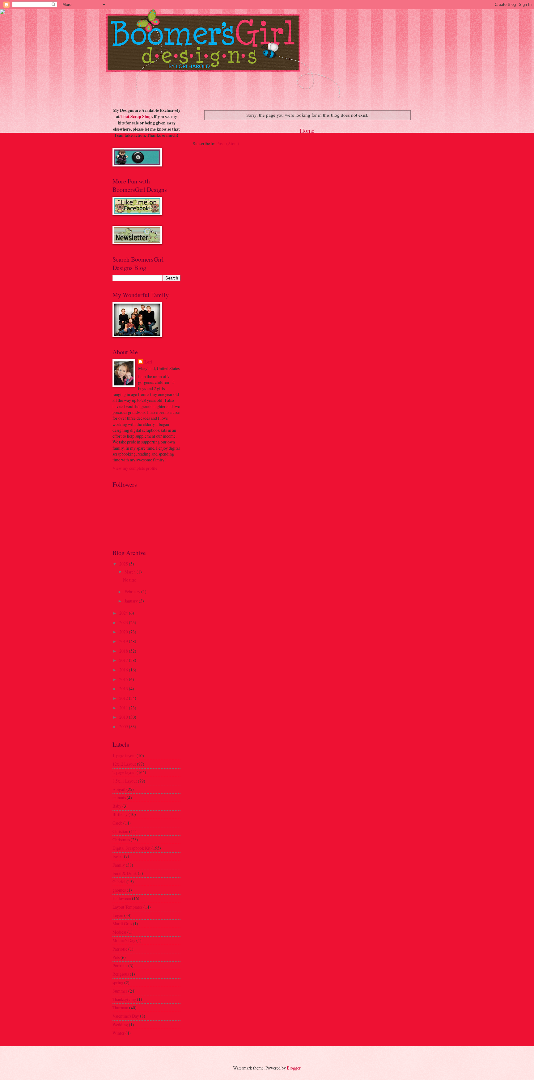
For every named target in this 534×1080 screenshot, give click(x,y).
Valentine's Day (125, 1016)
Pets (116, 957)
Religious (120, 974)
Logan (117, 915)
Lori (148, 362)
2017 (124, 660)
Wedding (120, 1024)
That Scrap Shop (136, 116)
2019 (124, 641)
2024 (124, 613)
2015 (124, 679)
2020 (124, 632)
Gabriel (118, 882)
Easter (117, 856)
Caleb (117, 823)
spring (117, 982)
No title (129, 580)
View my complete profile (134, 468)
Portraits (119, 966)
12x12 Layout (124, 764)
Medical (119, 932)
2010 (124, 717)
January (132, 601)
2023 (124, 622)
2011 (124, 708)
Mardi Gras (122, 924)
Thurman (120, 1008)
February (133, 592)
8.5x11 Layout (124, 781)
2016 (124, 670)
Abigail (118, 789)
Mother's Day (123, 940)
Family (118, 865)
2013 (124, 688)
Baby (116, 806)
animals (119, 798)
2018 (124, 651)
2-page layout (124, 772)
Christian (120, 831)
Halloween (121, 898)
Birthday (120, 814)
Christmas (121, 840)
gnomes (119, 890)
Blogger (293, 1068)
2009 (124, 726)
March (131, 572)
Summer (119, 991)
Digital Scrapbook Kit (131, 848)
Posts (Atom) (227, 143)
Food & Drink (124, 873)
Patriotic (119, 949)
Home (307, 130)
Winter (118, 1033)
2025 (124, 564)
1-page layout (124, 756)
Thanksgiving (124, 999)
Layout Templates (127, 907)
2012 (124, 698)
